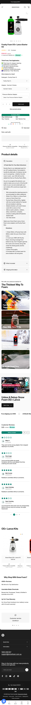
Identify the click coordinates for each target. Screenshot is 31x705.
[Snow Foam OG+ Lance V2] (13, 544)
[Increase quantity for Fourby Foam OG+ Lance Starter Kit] (9, 104)
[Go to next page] (20, 515)
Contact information (15, 698)
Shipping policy (25, 696)
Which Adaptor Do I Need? (8, 74)
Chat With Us (15, 620)
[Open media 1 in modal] (26, 13)
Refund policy (5, 696)
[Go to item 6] (20, 41)
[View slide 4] (18, 625)
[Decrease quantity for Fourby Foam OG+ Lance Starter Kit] (3, 104)
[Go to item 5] (18, 41)
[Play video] (15, 385)
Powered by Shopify (22, 694)
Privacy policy (11, 696)
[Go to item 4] (16, 41)
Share (5, 127)
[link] (15, 300)
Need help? (26, 127)
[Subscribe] (26, 669)
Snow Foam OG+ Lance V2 (13, 557)
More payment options (15, 109)
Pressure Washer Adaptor (9, 94)
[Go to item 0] (11, 41)
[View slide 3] (16, 625)
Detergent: (9, 77)
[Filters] (24, 432)
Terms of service (18, 696)
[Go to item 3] (14, 41)
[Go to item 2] (13, 41)
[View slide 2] (14, 625)
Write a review (12, 432)
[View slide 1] (13, 625)
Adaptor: (9, 85)
